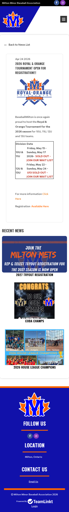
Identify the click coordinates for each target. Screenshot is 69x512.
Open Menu (63, 19)
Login (34, 506)
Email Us (33, 481)
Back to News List (19, 44)
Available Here (40, 206)
